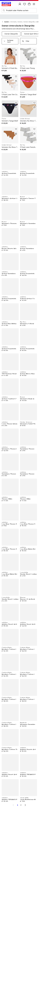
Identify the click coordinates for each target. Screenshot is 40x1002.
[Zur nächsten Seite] (25, 805)
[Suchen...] (4, 10)
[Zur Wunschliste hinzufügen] (16, 50)
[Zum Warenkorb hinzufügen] (16, 54)
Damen (20, 22)
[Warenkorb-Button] (29, 4)
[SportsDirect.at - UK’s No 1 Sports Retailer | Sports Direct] (6, 4)
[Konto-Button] (19, 4)
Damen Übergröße (29, 22)
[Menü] (34, 4)
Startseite (13, 22)
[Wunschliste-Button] (24, 4)
